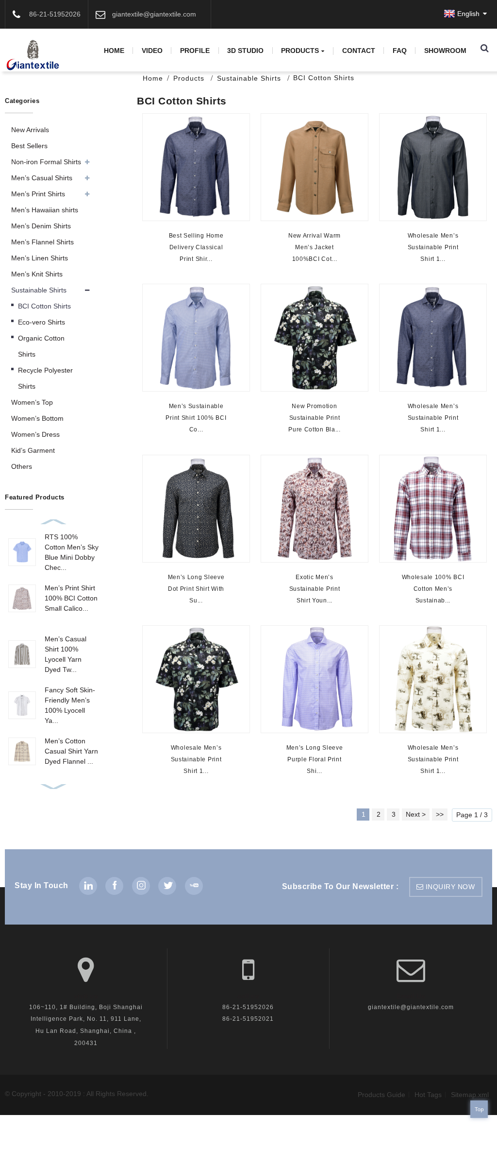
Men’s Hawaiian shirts (44, 210)
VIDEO (152, 50)
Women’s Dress (35, 434)
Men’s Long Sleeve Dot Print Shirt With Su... (196, 588)
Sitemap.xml (470, 1095)
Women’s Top (32, 402)
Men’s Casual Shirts (41, 178)
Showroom (445, 50)
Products (300, 50)
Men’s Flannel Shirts (42, 242)
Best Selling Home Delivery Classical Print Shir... (196, 247)
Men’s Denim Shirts (41, 226)
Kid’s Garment (33, 450)
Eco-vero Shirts (41, 322)
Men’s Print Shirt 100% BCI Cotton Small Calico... (71, 598)
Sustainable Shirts (249, 78)
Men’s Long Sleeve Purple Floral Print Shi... (314, 759)
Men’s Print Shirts (38, 194)
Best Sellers (29, 146)
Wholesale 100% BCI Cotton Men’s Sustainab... (432, 588)
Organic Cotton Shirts (41, 346)
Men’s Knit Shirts (37, 274)
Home (114, 50)
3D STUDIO (245, 50)
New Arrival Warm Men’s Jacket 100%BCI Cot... (314, 247)
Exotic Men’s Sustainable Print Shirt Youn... (314, 588)
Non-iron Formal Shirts (46, 162)
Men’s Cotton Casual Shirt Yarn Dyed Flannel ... (71, 751)
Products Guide (381, 1095)
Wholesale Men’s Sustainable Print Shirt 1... (432, 247)
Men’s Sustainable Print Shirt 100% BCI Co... (196, 418)
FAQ (400, 50)
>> (440, 814)
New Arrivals (30, 130)
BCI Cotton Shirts (323, 78)
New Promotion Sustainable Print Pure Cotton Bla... (314, 418)
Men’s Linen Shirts (39, 258)
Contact (358, 50)
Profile (195, 50)
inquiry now (450, 887)
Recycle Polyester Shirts (45, 378)
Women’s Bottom (37, 418)
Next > (416, 814)
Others (21, 466)
